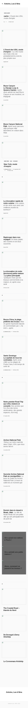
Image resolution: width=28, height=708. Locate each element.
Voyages (15, 161)
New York (6, 161)
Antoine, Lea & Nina (12, 4)
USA (11, 161)
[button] (2, 4)
